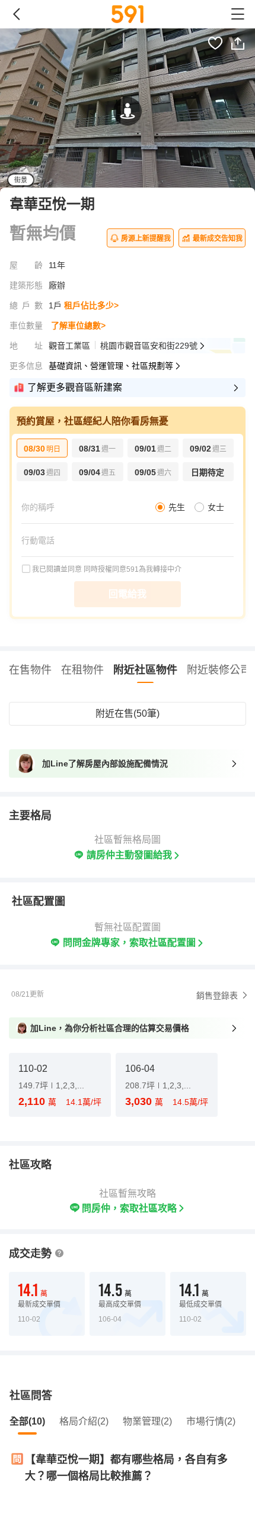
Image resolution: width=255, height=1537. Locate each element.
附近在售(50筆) (127, 713)
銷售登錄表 (217, 995)
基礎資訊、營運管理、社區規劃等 (111, 365)
